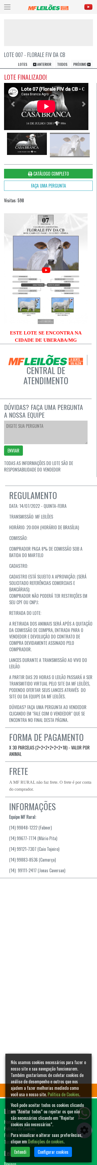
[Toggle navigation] (7, 7)
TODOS (62, 64)
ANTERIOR (43, 64)
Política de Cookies (63, 1094)
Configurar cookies (53, 1152)
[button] (13, 104)
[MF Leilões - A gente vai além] (48, 7)
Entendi (20, 1152)
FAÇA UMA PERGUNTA (48, 185)
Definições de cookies (46, 1141)
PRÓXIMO (80, 64)
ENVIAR (13, 450)
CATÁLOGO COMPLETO (50, 173)
